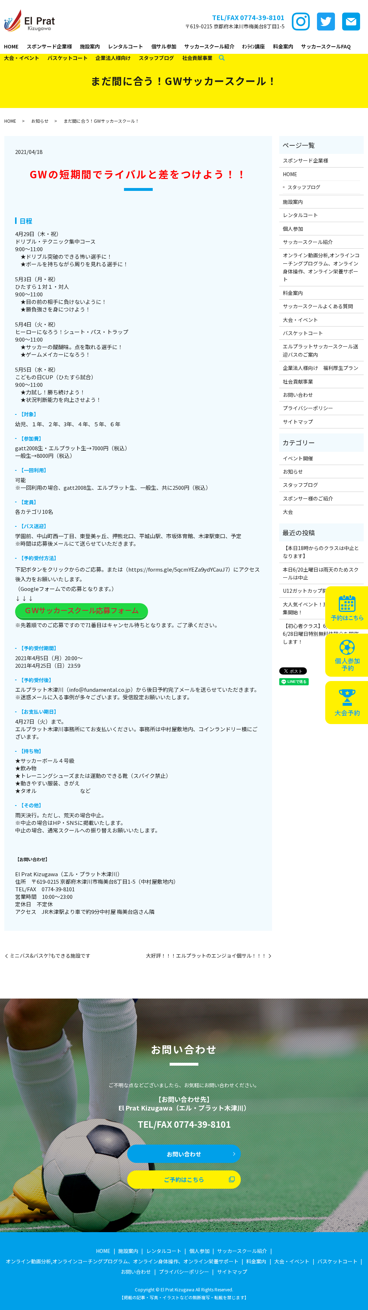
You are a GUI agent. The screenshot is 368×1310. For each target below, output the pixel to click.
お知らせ (40, 121)
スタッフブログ (156, 57)
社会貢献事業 (197, 57)
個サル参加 (163, 46)
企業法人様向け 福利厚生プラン (320, 367)
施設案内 (90, 46)
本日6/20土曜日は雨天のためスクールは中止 (321, 573)
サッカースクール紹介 (209, 46)
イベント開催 (298, 458)
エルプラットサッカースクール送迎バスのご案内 (320, 350)
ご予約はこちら (184, 1179)
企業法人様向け (113, 57)
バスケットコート (67, 57)
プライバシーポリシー (308, 408)
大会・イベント (21, 57)
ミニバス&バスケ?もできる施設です (50, 955)
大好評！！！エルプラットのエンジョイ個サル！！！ (206, 955)
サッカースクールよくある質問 (318, 306)
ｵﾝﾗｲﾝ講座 (253, 46)
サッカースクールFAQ (326, 46)
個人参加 (293, 228)
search (221, 58)
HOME (11, 46)
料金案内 (283, 46)
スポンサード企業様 (49, 46)
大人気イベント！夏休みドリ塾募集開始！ (320, 608)
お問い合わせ (298, 394)
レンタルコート (125, 46)
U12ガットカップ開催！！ (312, 590)
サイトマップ (298, 421)
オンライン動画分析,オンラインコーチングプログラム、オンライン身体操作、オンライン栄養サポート (321, 267)
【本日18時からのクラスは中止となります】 (321, 551)
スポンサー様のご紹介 (308, 498)
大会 (288, 511)
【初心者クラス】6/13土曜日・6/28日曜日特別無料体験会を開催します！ (321, 633)
